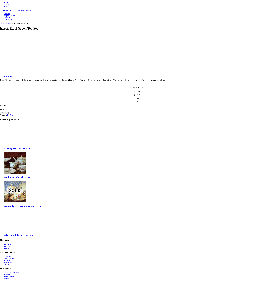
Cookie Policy (9, 278)
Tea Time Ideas (9, 258)
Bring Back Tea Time (16, 10)
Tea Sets (8, 23)
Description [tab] (8, 76)
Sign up (6, 264)
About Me (7, 256)
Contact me (8, 262)
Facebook (7, 244)
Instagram (7, 248)
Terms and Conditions (11, 272)
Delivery (7, 274)
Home (6, 3)
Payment (7, 260)
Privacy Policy (9, 276)
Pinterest (7, 246)
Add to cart (4, 113)
